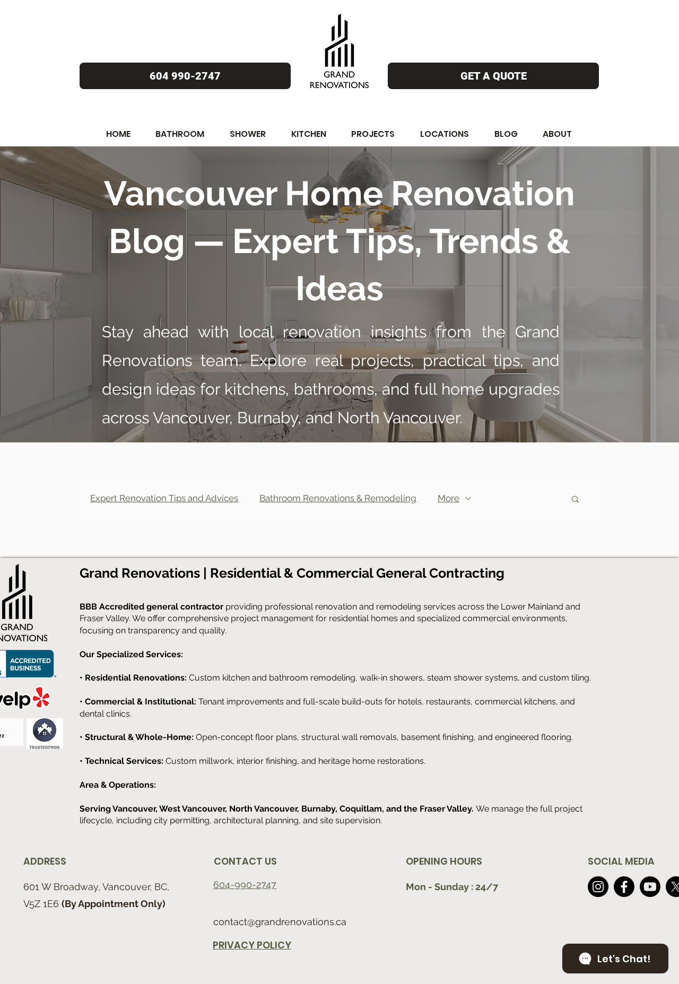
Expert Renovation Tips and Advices (164, 498)
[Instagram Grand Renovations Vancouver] (598, 886)
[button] (118, 133)
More (448, 498)
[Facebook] (624, 886)
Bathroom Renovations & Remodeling (337, 498)
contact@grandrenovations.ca (279, 921)
